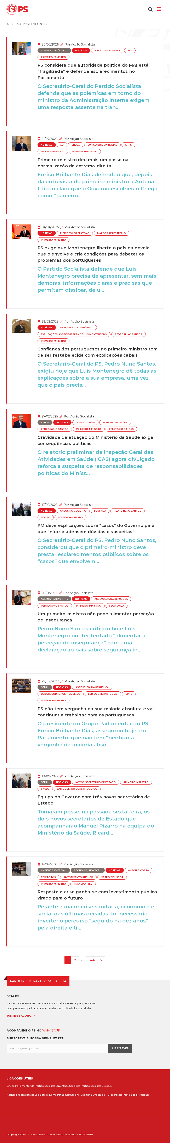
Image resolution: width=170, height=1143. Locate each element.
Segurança (116, 605)
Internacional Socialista (78, 1094)
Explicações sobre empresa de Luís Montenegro (74, 334)
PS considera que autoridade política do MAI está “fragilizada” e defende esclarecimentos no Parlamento (93, 71)
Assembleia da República (76, 327)
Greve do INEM (85, 422)
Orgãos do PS (100, 1094)
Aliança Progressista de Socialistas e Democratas (35, 1094)
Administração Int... (54, 50)
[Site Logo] (18, 9)
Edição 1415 (48, 877)
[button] (150, 9)
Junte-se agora (19, 1015)
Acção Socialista (83, 44)
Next (101, 960)
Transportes (83, 884)
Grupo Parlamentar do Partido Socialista (31, 1085)
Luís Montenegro (52, 151)
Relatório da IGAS (121, 429)
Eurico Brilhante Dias (102, 145)
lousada (100, 511)
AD (62, 145)
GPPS (128, 145)
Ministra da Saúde (115, 422)
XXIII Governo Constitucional (77, 789)
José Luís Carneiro (107, 50)
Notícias (81, 50)
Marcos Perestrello (111, 233)
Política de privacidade (136, 1094)
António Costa (138, 870)
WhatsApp (51, 1030)
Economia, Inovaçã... (87, 870)
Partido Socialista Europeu (96, 1085)
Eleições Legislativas (74, 233)
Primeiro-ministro (53, 57)
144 (91, 960)
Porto (45, 517)
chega (76, 145)
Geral (45, 687)
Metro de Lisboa (112, 877)
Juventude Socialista (68, 1085)
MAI (130, 50)
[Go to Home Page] (8, 24)
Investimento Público (78, 877)
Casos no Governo (73, 511)
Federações (115, 1094)
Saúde (45, 422)
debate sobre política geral (60, 694)
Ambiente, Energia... (54, 870)
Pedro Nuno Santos (128, 334)
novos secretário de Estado (95, 782)
